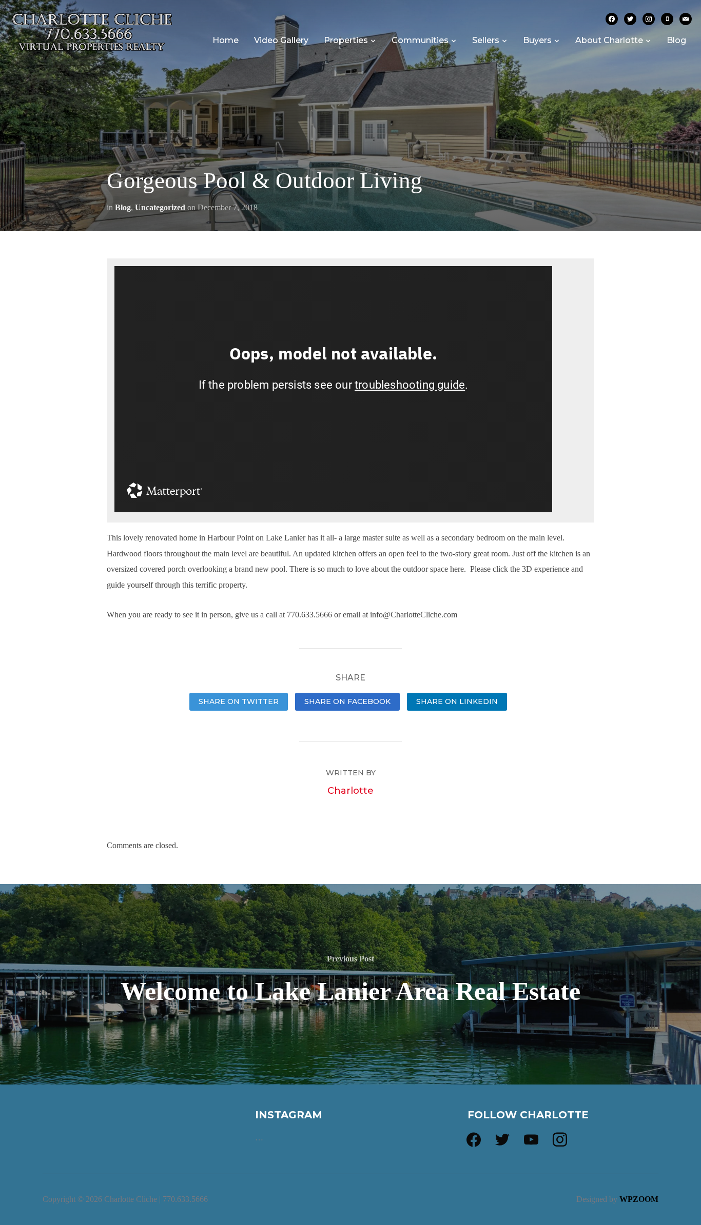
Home (225, 40)
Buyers (537, 40)
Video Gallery (281, 40)
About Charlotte (609, 40)
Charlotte (350, 790)
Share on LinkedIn (457, 701)
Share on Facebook (347, 701)
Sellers (485, 40)
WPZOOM (638, 1199)
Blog (676, 40)
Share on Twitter (239, 701)
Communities (420, 40)
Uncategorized (160, 207)
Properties (346, 40)
